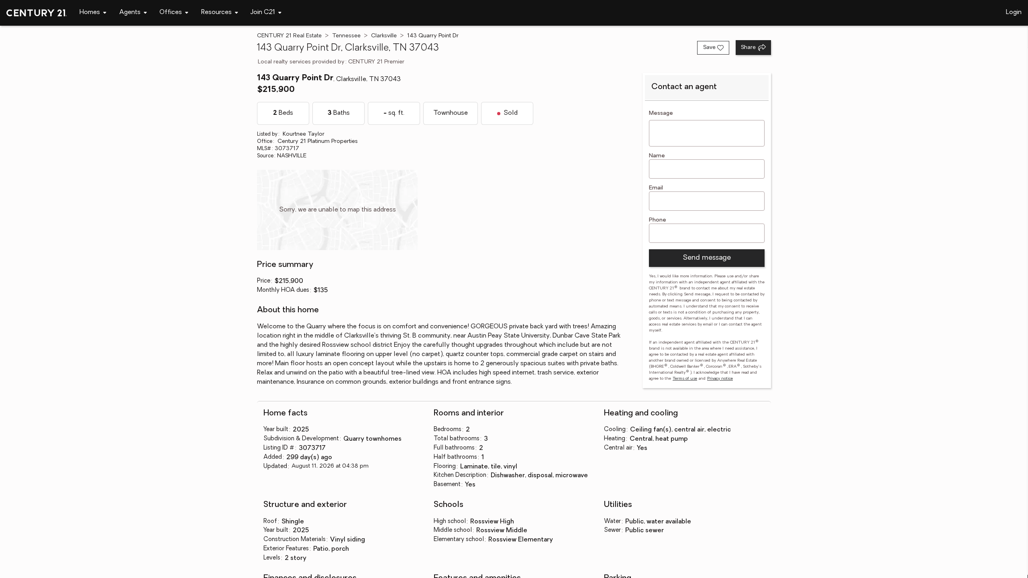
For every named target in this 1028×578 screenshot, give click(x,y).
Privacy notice (720, 379)
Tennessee (346, 36)
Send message (707, 258)
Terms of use (685, 379)
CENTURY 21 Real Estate (289, 36)
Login (1014, 12)
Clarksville (384, 36)
